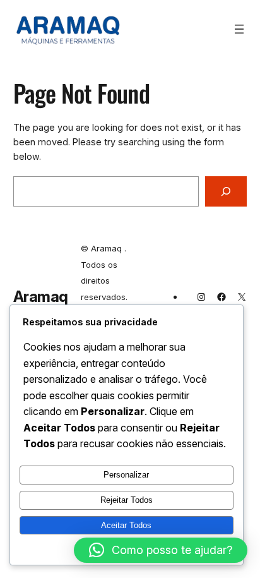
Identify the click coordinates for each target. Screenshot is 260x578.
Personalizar (126, 474)
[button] (160, 550)
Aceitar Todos (126, 525)
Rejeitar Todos (126, 500)
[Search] (226, 191)
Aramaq (40, 296)
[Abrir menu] (239, 29)
